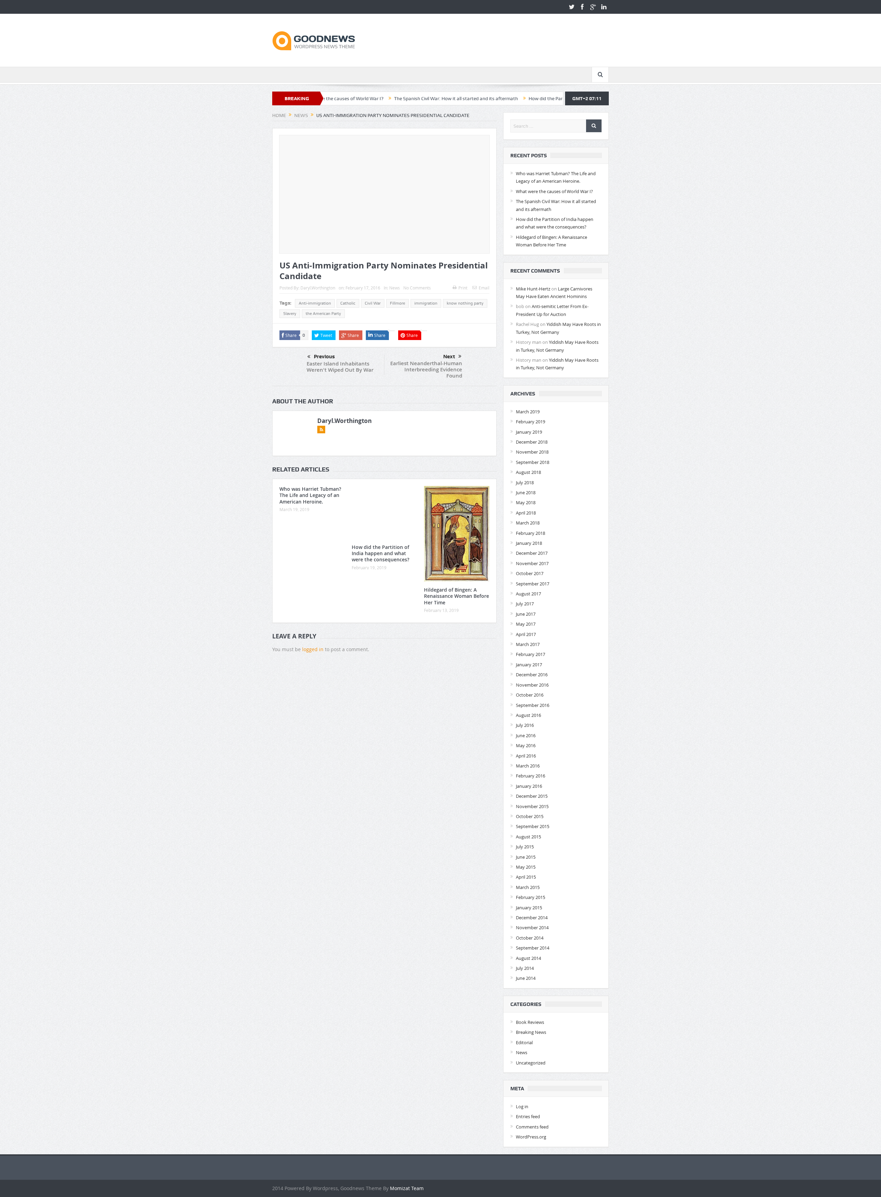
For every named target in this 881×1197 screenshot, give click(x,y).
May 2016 (525, 745)
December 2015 (532, 796)
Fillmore (397, 303)
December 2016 (532, 674)
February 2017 (530, 654)
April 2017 (526, 634)
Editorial (524, 1042)
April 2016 (526, 756)
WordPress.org (531, 1137)
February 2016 (530, 776)
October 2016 (529, 695)
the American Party (323, 313)
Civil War (373, 303)
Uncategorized (530, 1063)
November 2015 (532, 806)
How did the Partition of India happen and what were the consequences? (556, 98)
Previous (324, 356)
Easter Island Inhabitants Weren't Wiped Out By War (340, 366)
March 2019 (528, 412)
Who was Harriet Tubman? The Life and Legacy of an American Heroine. (310, 495)
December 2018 (532, 442)
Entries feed (528, 1116)
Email (484, 287)
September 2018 (532, 462)
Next (449, 356)
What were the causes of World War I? (554, 191)
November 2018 (532, 452)
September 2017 (532, 584)
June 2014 (525, 978)
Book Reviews (530, 1022)
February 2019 (530, 422)
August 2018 (528, 472)
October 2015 (529, 816)
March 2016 (528, 766)
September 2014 (532, 948)
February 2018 (530, 533)
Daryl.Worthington (317, 287)
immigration (425, 303)
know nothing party (465, 303)
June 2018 (525, 492)
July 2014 (525, 968)
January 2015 (529, 907)
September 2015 (532, 826)
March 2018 (528, 523)
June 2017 (525, 614)
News (394, 287)
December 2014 (532, 917)
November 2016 (532, 685)
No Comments (417, 287)
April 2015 (526, 877)
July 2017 (525, 604)
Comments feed (532, 1127)
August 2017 (528, 594)
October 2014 (529, 938)
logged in (312, 649)
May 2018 (525, 502)
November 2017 (532, 563)
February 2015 (530, 897)
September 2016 (532, 705)
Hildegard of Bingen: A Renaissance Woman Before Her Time (456, 595)
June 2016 (525, 735)
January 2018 (529, 543)
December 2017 (532, 553)
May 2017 (525, 624)
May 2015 (525, 867)
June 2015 (525, 857)
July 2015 (525, 847)
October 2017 (529, 573)
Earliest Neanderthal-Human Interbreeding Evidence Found (426, 369)
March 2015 (528, 887)
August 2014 (528, 958)
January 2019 (529, 432)
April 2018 (526, 513)
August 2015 (528, 837)
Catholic (347, 303)
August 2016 (528, 715)
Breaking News (531, 1032)
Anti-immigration (315, 303)
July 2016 (525, 725)
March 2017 (528, 644)
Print (462, 287)
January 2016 (529, 786)
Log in (522, 1106)
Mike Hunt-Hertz (533, 289)
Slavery (289, 313)
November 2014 (532, 927)
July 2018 (525, 482)
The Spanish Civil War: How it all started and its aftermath (405, 98)
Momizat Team (407, 1188)
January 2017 (529, 664)
